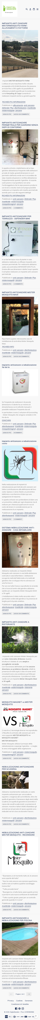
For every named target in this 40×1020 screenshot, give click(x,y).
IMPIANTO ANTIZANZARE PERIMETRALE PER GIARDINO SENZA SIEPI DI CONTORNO (20, 124)
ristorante (28, 687)
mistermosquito (8, 110)
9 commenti (18, 432)
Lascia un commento (21, 114)
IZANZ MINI (6, 420)
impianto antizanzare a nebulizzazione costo (19, 442)
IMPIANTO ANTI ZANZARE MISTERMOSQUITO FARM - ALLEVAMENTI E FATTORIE (15, 25)
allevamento (18, 105)
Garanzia (28, 1001)
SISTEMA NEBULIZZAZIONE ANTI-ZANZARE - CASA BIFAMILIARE (18, 528)
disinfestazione (20, 108)
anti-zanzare (29, 105)
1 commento (18, 208)
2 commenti (18, 519)
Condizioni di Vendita (20, 1004)
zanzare (18, 110)
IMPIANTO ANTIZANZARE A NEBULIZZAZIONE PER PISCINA (17, 919)
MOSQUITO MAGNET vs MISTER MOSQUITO (17, 703)
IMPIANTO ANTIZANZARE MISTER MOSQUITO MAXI (18, 293)
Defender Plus (7, 108)
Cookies (19, 1001)
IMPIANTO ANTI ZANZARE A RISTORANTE (15, 623)
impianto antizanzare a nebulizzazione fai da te (19, 366)
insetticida (31, 108)
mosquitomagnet (9, 204)
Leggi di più (7, 114)
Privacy (11, 1001)
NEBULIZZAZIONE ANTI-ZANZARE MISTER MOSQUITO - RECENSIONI (18, 833)
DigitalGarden (14, 1012)
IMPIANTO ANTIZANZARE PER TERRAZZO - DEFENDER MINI (16, 217)
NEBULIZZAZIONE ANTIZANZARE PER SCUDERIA (18, 768)
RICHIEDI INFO (8, 347)
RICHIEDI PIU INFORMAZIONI (13, 102)
